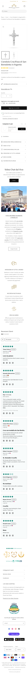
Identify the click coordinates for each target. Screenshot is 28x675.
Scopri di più (14, 249)
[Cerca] (3, 11)
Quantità (3, 93)
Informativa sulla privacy (20, 667)
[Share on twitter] (7, 363)
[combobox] (14, 11)
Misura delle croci (5, 89)
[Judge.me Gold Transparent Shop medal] (7, 554)
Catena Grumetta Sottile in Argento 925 (12, 127)
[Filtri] (2, 339)
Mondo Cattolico (8, 662)
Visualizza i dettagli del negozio (10, 118)
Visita (14, 180)
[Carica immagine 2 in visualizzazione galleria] (14, 55)
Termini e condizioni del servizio (14, 669)
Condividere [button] (6, 136)
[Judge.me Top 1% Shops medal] (21, 554)
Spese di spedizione (4, 72)
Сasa (2, 17)
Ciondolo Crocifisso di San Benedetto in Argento (13, 19)
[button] (3, 6)
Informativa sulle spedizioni (14, 671)
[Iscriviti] (23, 623)
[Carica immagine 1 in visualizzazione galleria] (5, 55)
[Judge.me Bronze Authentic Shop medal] (14, 554)
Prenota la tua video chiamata (10, 598)
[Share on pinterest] (10, 363)
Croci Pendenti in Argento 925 (17, 17)
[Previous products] (22, 124)
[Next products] (25, 124)
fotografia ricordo (17, 231)
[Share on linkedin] (13, 363)
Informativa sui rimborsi (9, 667)
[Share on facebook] (4, 363)
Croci (7, 17)
